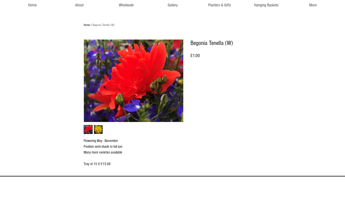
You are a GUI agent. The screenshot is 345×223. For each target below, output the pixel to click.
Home (87, 25)
